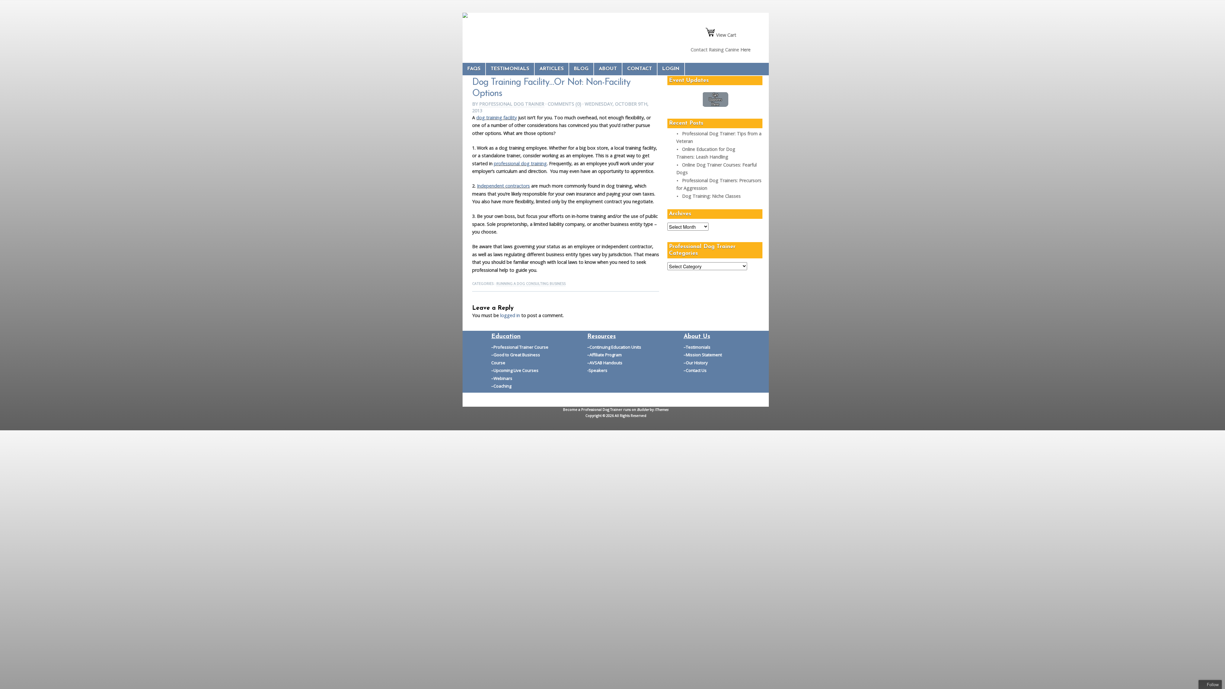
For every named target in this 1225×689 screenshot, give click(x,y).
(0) (578, 104)
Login (670, 68)
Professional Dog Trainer (511, 104)
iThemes (661, 409)
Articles (551, 68)
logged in (510, 315)
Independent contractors (503, 186)
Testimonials (510, 68)
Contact (639, 68)
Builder (643, 409)
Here (745, 50)
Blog (581, 68)
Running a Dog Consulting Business (531, 283)
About (608, 68)
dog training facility (496, 118)
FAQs (473, 68)
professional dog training (520, 163)
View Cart (725, 35)
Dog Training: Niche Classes (711, 196)
